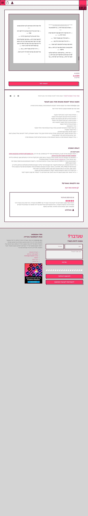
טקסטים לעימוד (68, 96)
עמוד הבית (76, 96)
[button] (2, 2)
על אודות (35, 261)
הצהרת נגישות (33, 252)
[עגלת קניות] (7, 1)
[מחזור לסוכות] (44, 42)
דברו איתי (35, 259)
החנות (36, 258)
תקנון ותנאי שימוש (32, 254)
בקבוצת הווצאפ (59, 159)
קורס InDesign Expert (31, 256)
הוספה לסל (44, 83)
